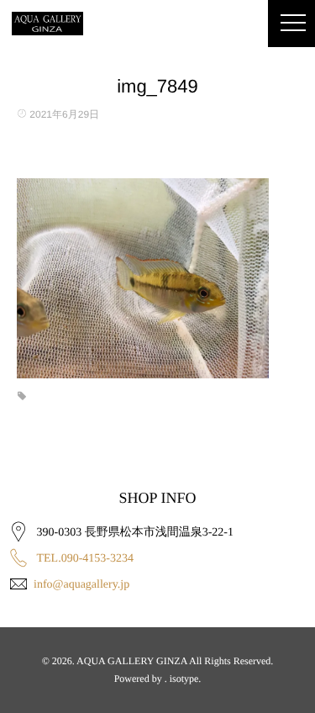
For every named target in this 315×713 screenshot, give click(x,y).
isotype (184, 678)
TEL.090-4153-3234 (85, 558)
